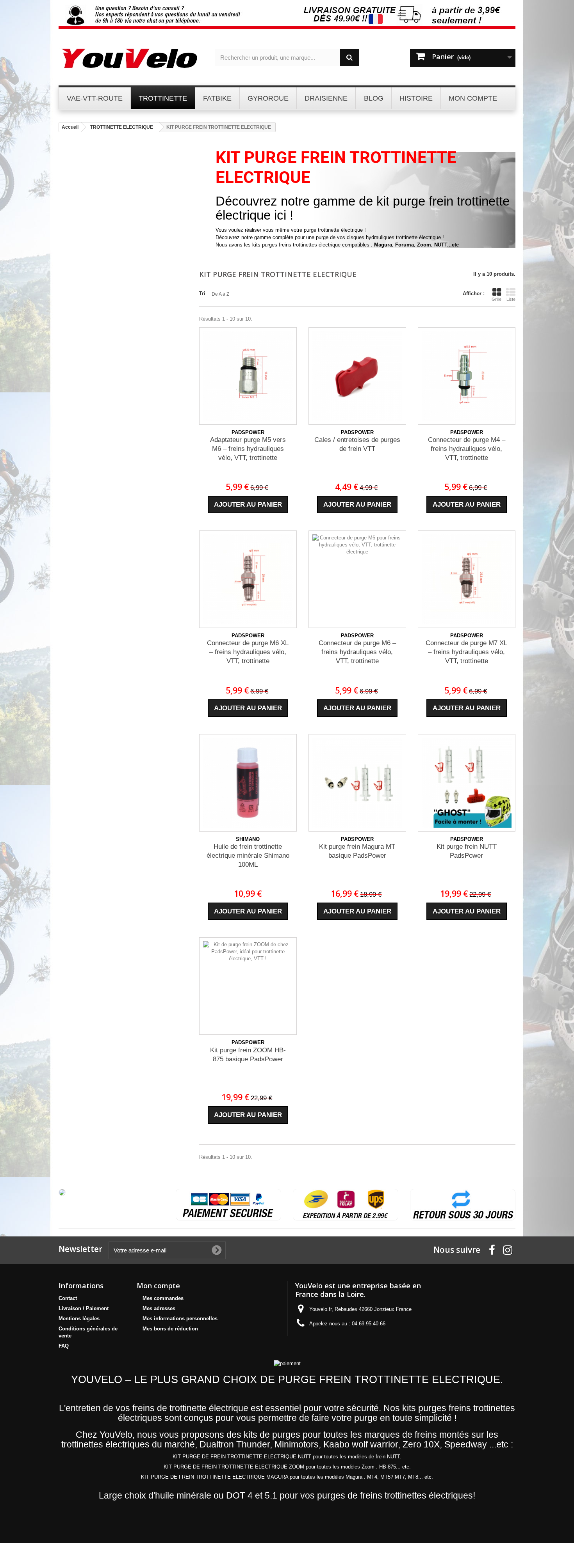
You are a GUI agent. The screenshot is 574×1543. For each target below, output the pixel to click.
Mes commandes (163, 1298)
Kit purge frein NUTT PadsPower (467, 851)
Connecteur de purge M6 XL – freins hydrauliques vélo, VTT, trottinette (248, 652)
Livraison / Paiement (84, 1308)
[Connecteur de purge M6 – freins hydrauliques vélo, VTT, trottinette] (357, 579)
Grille (496, 299)
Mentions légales (79, 1318)
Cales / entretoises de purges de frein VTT (357, 444)
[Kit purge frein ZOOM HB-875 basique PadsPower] (248, 986)
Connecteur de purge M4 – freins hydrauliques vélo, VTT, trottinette (466, 448)
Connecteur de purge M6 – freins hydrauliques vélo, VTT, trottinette (357, 652)
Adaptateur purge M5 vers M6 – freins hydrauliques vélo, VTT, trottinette (248, 448)
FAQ (64, 1346)
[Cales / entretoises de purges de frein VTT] (357, 376)
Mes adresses (159, 1308)
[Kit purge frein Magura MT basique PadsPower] (357, 783)
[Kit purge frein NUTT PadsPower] (467, 783)
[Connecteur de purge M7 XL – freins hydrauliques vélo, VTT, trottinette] (467, 579)
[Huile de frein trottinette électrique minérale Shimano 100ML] (248, 783)
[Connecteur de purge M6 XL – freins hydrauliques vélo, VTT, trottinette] (248, 579)
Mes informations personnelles (180, 1318)
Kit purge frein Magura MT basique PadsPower (357, 851)
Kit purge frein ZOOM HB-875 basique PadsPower (248, 1054)
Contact (68, 1298)
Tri (202, 293)
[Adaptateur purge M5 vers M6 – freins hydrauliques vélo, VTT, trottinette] (248, 376)
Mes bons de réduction (170, 1329)
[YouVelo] (131, 58)
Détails (223, 252)
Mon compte (158, 1285)
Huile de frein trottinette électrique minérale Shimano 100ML (248, 855)
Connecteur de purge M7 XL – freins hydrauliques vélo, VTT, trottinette (466, 652)
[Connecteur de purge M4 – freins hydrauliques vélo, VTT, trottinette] (467, 376)
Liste (510, 299)
